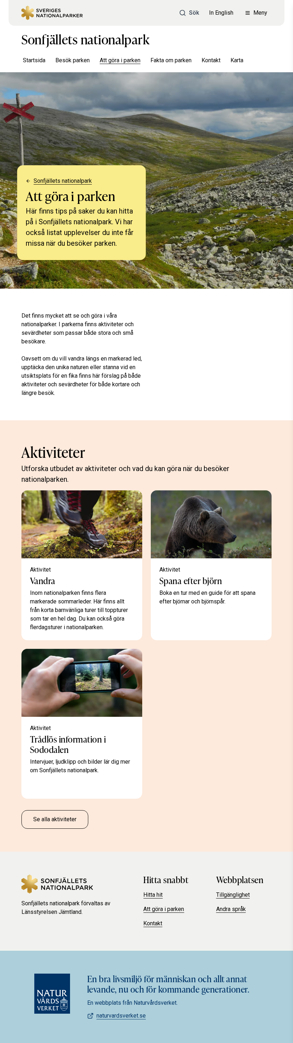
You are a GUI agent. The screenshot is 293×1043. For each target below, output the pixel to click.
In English (221, 12)
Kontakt (211, 60)
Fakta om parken (171, 60)
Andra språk (231, 909)
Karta (236, 60)
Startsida (34, 60)
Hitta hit (153, 894)
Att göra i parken (120, 60)
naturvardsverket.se (121, 1015)
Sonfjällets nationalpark (85, 38)
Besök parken (72, 60)
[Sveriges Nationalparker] (52, 13)
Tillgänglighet (233, 894)
